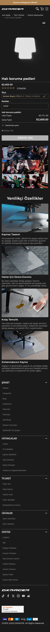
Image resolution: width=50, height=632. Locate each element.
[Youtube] (24, 596)
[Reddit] (29, 596)
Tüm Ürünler (19, 15)
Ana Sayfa (6, 15)
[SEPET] (42, 9)
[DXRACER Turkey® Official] (19, 9)
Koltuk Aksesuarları (35, 15)
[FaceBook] (9, 596)
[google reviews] (13, 609)
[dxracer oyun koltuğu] (13, 153)
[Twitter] (14, 596)
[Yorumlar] (8, 88)
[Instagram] (19, 596)
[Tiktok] (4, 596)
